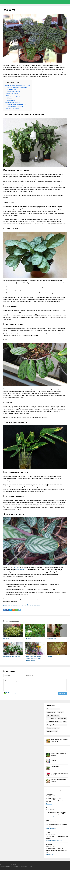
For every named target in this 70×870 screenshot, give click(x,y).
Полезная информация (59, 725)
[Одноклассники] (13, 610)
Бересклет (6, 638)
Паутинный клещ (20, 570)
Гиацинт (53, 760)
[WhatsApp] (16, 610)
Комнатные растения (33, 605)
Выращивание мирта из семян (11, 656)
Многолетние (62, 718)
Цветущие (61, 712)
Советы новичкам (52, 731)
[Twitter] (10, 610)
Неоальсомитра (51, 638)
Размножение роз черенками (53, 816)
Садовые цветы (51, 718)
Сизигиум (28, 638)
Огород (49, 725)
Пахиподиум (49, 803)
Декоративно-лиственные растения (14, 605)
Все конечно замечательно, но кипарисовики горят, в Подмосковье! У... (56, 850)
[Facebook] (7, 610)
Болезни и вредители (53, 728)
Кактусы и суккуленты (53, 715)
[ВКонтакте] (4, 610)
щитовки (16, 567)
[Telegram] (19, 610)
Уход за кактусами (51, 828)
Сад (64, 721)
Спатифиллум (55, 766)
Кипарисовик (49, 854)
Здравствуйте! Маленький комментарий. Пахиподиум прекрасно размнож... (57, 800)
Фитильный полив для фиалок (54, 840)
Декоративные (51, 712)
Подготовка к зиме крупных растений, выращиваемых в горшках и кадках (33, 658)
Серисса (49, 656)
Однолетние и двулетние (54, 721)
